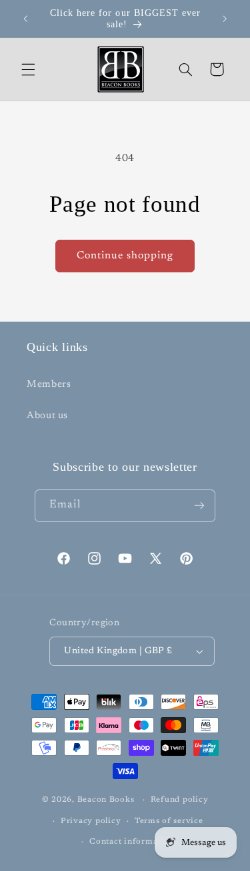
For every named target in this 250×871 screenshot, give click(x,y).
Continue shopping (125, 255)
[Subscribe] (199, 505)
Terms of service (169, 821)
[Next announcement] (224, 18)
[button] (28, 69)
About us (47, 416)
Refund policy (180, 800)
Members (49, 385)
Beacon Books (106, 800)
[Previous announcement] (25, 18)
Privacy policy (91, 821)
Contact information (131, 842)
